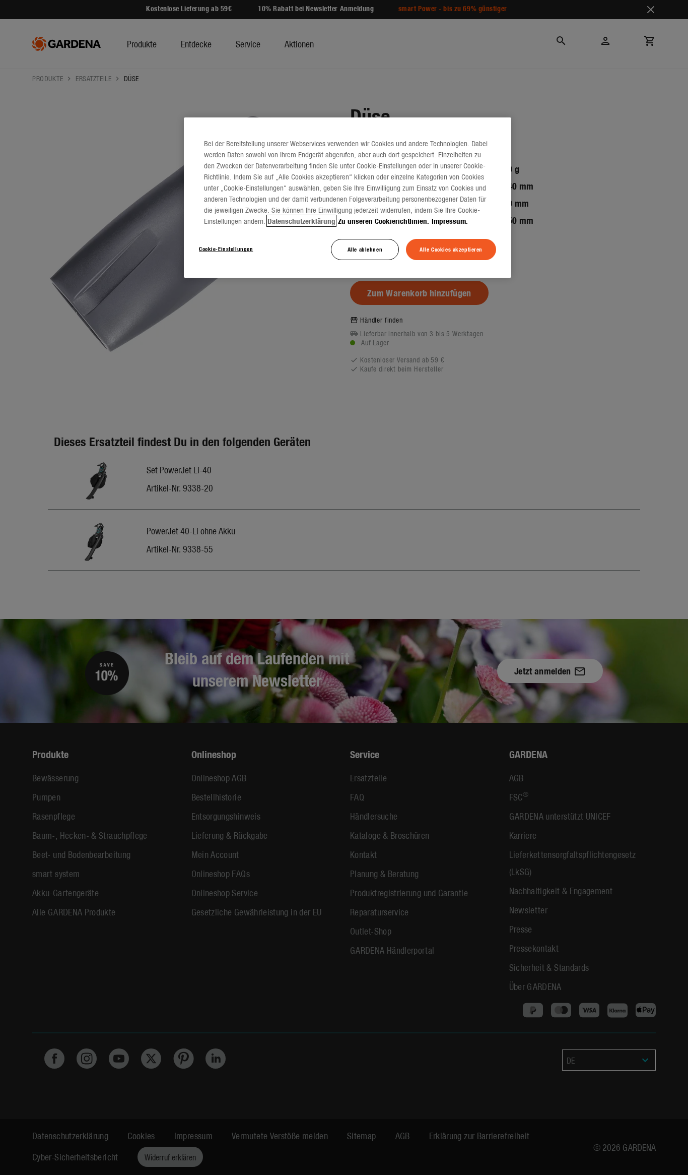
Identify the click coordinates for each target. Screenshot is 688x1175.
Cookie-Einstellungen (226, 248)
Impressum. (450, 221)
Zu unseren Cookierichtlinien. (383, 221)
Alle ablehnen (365, 249)
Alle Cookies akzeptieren (451, 249)
